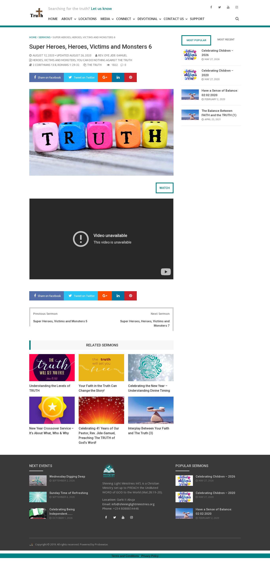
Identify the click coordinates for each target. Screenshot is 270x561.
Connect (123, 19)
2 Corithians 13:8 (44, 64)
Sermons (45, 37)
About (67, 19)
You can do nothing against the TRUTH (104, 60)
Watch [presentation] (165, 188)
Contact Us (174, 19)
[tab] (165, 188)
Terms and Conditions (125, 555)
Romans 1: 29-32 (68, 64)
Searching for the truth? (80, 8)
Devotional (148, 19)
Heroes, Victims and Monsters (54, 60)
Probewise (101, 544)
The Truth (94, 64)
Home (53, 19)
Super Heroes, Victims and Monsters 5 (60, 321)
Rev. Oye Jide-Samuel (112, 55)
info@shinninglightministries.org (133, 504)
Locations (88, 19)
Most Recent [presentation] (226, 39)
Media (105, 19)
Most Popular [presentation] (196, 40)
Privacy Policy (150, 555)
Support (197, 19)
